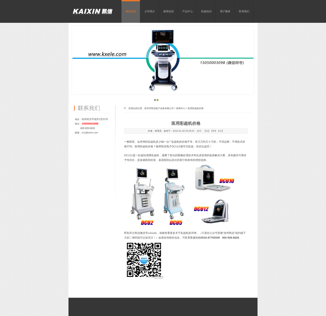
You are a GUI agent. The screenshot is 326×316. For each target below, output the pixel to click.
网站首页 (131, 11)
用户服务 (225, 11)
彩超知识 (206, 11)
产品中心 (187, 11)
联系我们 (244, 11)
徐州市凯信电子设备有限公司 (159, 108)
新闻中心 (180, 108)
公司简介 (150, 11)
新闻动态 (168, 11)
